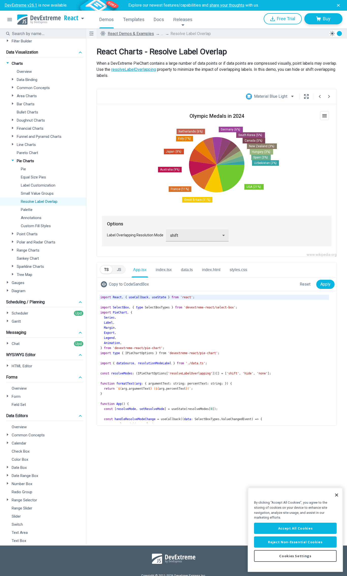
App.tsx (140, 270)
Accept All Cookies (295, 528)
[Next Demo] (329, 96)
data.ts (187, 270)
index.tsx (164, 270)
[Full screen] (306, 96)
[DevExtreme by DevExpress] (39, 19)
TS (106, 270)
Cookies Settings (295, 556)
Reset (305, 284)
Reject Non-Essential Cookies (295, 542)
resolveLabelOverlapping (133, 69)
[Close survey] (338, 5)
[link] (126, 284)
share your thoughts (226, 5)
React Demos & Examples (131, 33)
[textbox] (46, 33)
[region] (295, 529)
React (71, 18)
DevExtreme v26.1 (21, 5)
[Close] (336, 495)
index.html (211, 270)
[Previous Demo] (319, 96)
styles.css (238, 270)
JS (119, 270)
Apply (325, 284)
